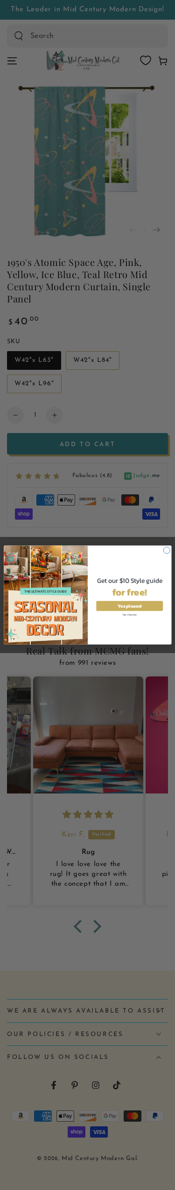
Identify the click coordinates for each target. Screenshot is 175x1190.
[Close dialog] (166, 550)
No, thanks (130, 614)
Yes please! (129, 606)
